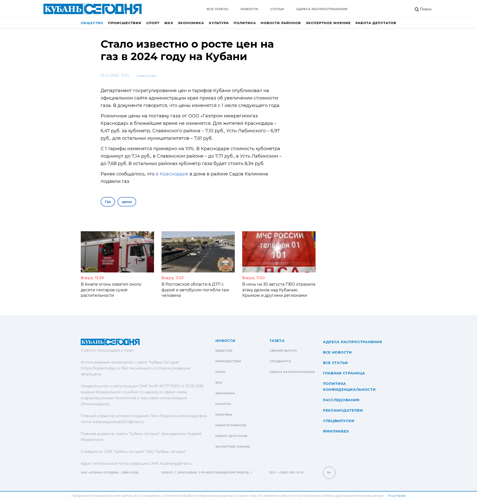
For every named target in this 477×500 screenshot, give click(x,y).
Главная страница (344, 373)
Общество (92, 23)
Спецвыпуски (339, 421)
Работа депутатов (376, 23)
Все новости (337, 352)
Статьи (277, 9)
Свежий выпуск (283, 350)
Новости (249, 9)
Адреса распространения (322, 9)
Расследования (341, 400)
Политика (245, 23)
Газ (108, 202)
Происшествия (124, 23)
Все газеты (217, 9)
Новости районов (281, 23)
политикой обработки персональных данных (198, 496)
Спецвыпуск (280, 361)
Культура (219, 23)
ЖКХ (168, 23)
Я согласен (397, 496)
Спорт (152, 23)
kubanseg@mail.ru (176, 463)
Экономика (191, 23)
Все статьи (335, 363)
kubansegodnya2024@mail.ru (118, 422)
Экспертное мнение (328, 23)
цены (127, 202)
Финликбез (336, 431)
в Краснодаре (173, 174)
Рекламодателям (343, 410)
